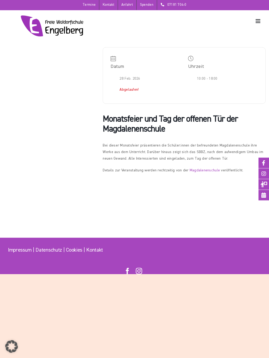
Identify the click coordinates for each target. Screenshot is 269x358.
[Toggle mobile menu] (258, 21)
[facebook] (127, 271)
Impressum (20, 250)
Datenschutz (48, 250)
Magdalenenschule (205, 170)
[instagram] (139, 271)
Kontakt (94, 250)
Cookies (74, 250)
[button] (11, 346)
